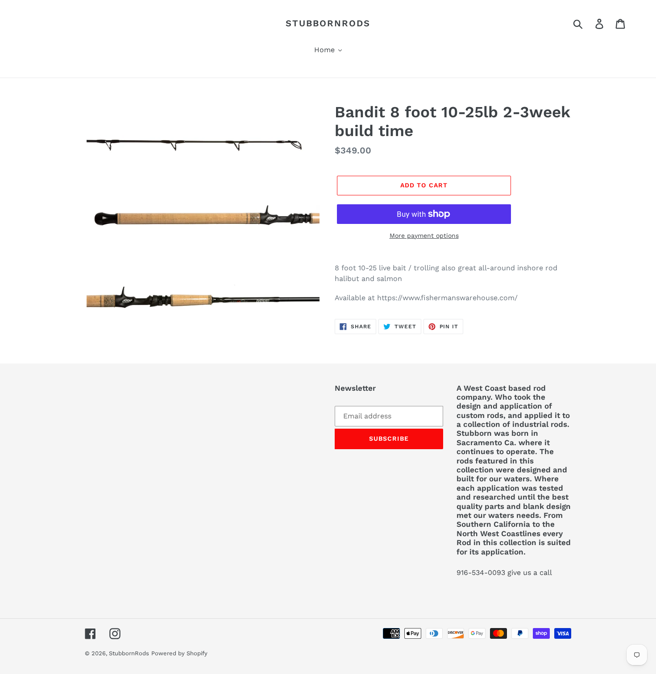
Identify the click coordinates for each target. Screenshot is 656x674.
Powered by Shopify (179, 653)
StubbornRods (328, 23)
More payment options (424, 235)
